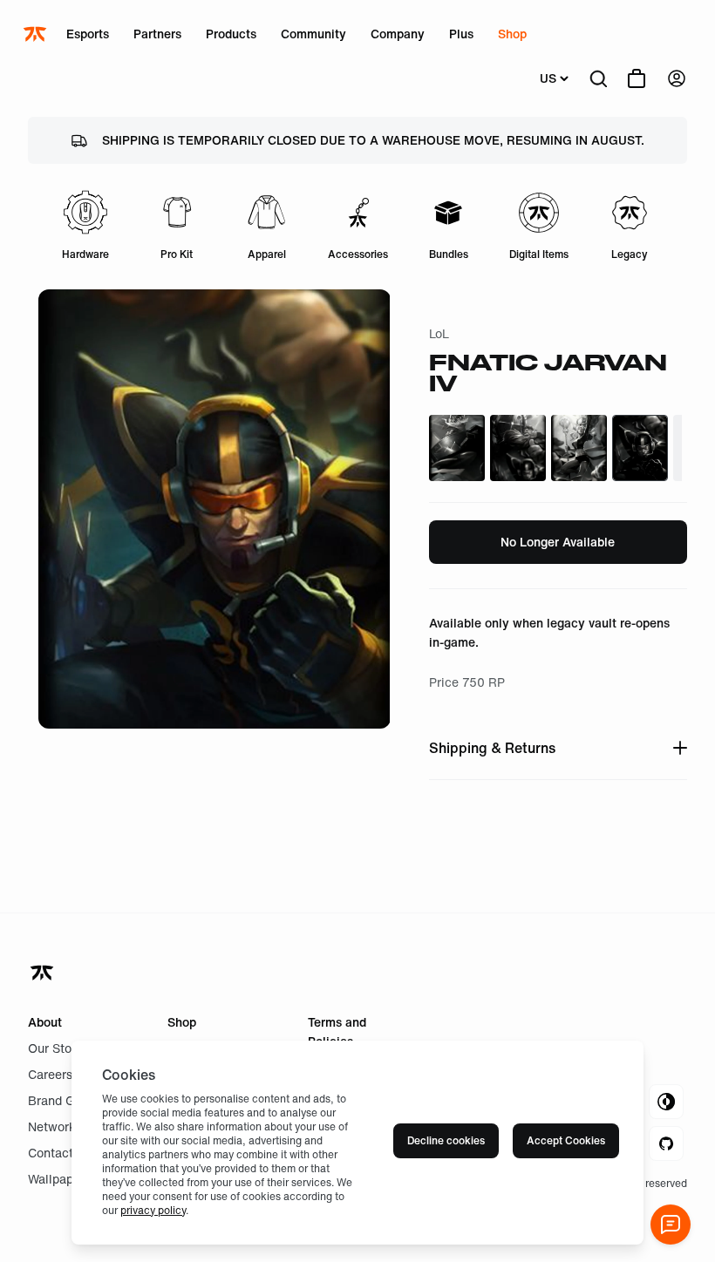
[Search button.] (598, 78)
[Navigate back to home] (43, 972)
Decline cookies (446, 1140)
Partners (157, 33)
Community (313, 33)
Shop (512, 33)
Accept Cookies (566, 1140)
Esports (87, 33)
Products (231, 33)
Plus (461, 33)
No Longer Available (557, 542)
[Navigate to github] (666, 1143)
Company (398, 33)
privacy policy (153, 1210)
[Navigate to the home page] (36, 34)
